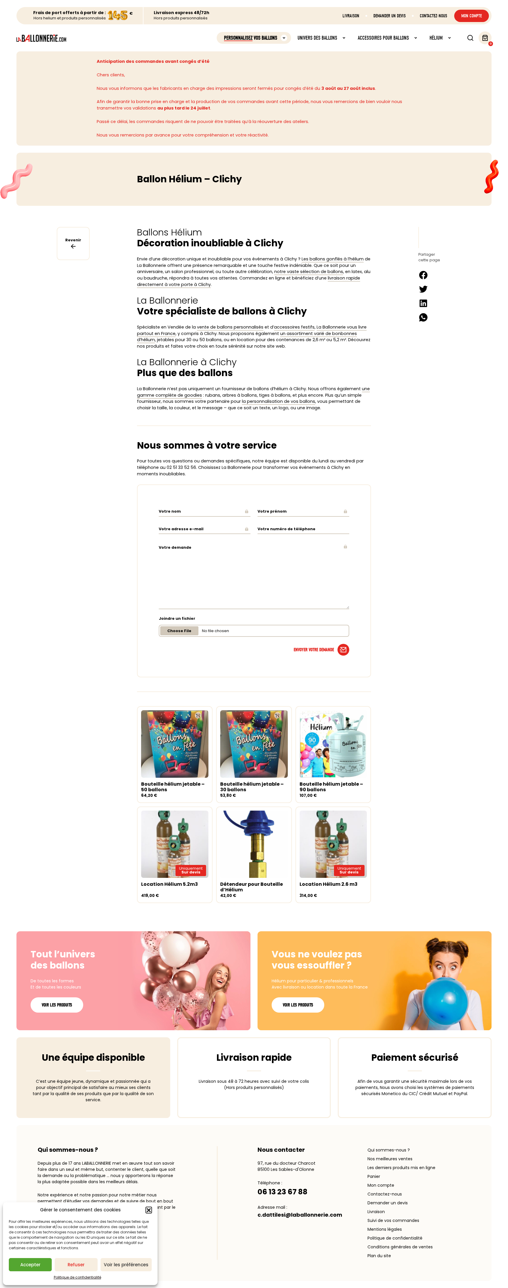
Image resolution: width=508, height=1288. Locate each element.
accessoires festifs (294, 327)
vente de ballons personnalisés (230, 327)
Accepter (30, 1265)
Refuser (76, 1265)
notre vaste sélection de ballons (308, 272)
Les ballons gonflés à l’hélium (333, 259)
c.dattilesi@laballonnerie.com (300, 1214)
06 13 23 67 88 (283, 1192)
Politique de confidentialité (77, 1277)
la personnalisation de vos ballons (278, 401)
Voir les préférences (126, 1265)
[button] (149, 1210)
